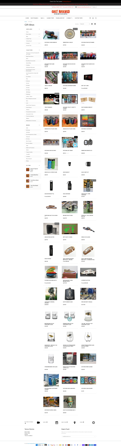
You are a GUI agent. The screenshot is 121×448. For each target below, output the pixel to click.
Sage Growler (66, 193)
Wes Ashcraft (29, 158)
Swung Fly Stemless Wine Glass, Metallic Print (69, 346)
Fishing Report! (66, 1)
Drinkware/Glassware (30, 67)
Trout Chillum (48, 85)
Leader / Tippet (29, 96)
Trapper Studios (29, 152)
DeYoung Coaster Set (86, 128)
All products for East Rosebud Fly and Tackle (32, 53)
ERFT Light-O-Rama (67, 237)
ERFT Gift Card (85, 85)
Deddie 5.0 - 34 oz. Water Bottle (87, 216)
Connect (69, 18)
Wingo (27, 160)
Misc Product (28, 141)
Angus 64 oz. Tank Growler (85, 194)
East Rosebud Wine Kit (86, 107)
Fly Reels (28, 85)
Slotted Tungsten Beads (34, 169)
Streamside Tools (29, 114)
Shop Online (34, 18)
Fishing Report (60, 18)
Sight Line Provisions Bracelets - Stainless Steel (88, 259)
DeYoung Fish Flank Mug (69, 388)
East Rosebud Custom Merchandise (30, 70)
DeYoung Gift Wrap (68, 150)
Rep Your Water (29, 143)
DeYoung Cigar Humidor (51, 42)
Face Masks (28, 76)
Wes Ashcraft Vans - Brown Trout (68, 281)
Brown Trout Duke (68, 215)
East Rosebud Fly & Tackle (31, 134)
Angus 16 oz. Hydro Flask (51, 172)
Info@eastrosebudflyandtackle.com (84, 6)
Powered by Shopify (43, 443)
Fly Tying (28, 89)
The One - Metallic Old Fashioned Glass (87, 324)
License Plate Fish (85, 280)
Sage (27, 145)
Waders (27, 118)
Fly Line (27, 83)
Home (27, 18)
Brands (28, 125)
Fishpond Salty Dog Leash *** (51, 216)
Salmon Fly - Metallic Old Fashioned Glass (51, 346)
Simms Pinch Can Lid (68, 42)
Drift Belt (28, 132)
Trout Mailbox (48, 107)
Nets (27, 100)
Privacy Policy (27, 433)
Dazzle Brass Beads (34, 180)
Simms (27, 149)
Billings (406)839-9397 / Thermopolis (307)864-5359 (63, 6)
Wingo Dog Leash (85, 237)
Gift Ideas (28, 92)
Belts (27, 58)
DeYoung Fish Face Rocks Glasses (69, 64)
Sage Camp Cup (85, 172)
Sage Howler (48, 258)
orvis (27, 103)
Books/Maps (28, 62)
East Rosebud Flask (68, 301)
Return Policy (27, 431)
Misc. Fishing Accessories (31, 98)
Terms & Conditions (28, 435)
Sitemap (26, 434)
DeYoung (28, 130)
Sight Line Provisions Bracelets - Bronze (68, 259)
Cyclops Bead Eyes (34, 174)
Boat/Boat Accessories (30, 60)
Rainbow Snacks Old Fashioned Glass (68, 324)
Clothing (28, 65)
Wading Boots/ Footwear (31, 120)
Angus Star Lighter (49, 237)
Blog (42, 18)
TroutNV (28, 154)
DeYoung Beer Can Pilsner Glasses (51, 389)
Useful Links (29, 29)
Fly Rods (27, 87)
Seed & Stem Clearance (30, 105)
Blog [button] (28, 37)
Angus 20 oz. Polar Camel (69, 128)
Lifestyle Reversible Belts (69, 410)
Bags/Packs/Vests (29, 56)
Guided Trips (50, 18)
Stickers (27, 109)
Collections (29, 50)
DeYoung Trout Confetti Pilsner (69, 108)
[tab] (33, 34)
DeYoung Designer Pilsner (69, 85)
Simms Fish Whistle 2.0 (86, 150)
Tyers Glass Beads (34, 185)
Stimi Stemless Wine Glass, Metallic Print (87, 346)
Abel (27, 127)
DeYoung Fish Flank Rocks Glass (87, 64)
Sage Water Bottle (49, 193)
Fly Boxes (28, 81)
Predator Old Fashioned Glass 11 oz (69, 367)
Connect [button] (28, 43)
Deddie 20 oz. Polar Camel (51, 128)
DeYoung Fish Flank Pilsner (49, 64)
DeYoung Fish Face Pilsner (87, 42)
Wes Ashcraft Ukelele (86, 301)
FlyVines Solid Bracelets (51, 280)
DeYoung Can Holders (86, 388)
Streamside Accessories (31, 111)
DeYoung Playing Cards (50, 410)
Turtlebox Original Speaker (49, 302)
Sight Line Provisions (30, 147)
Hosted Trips (78, 18)
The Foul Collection (30, 116)
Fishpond (28, 136)
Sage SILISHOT (66, 172)
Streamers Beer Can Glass (51, 366)
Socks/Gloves (29, 107)
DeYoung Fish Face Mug (50, 150)
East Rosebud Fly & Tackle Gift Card (32, 74)
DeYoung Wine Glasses (86, 366)
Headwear (28, 94)
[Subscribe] (94, 436)
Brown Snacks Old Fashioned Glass (49, 324)
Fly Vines (28, 138)
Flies (27, 78)
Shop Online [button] (28, 34)
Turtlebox (28, 156)
